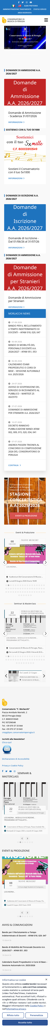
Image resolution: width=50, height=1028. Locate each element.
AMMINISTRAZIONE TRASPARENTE (17, 9)
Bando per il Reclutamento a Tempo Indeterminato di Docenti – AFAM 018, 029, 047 (25, 329)
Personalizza (36, 1015)
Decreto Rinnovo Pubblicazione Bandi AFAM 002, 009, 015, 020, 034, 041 (23, 429)
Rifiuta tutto (13, 1015)
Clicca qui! (7, 742)
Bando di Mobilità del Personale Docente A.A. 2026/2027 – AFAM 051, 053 (22, 348)
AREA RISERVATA (25, 13)
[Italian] (13, 6)
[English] (20, 6)
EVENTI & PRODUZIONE (26, 515)
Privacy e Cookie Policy (12, 765)
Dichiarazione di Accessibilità (15, 759)
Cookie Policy (37, 1005)
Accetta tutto (25, 1022)
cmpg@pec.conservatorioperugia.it (18, 732)
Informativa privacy (16, 1009)
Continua (13, 465)
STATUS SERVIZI (39, 9)
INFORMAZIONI (15, 122)
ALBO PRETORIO (31, 6)
